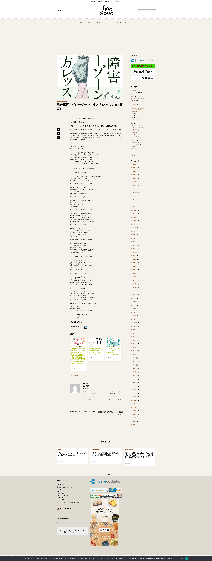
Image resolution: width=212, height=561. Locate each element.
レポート (99, 22)
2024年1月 (133, 241)
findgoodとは (128, 22)
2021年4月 (133, 344)
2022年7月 (133, 305)
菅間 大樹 (91, 118)
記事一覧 (59, 489)
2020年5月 (133, 382)
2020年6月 (133, 379)
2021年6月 (133, 336)
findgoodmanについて (137, 127)
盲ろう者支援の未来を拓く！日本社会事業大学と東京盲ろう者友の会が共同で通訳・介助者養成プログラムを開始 (139, 455)
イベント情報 (135, 144)
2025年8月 (133, 196)
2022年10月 (134, 294)
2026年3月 (133, 182)
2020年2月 (133, 393)
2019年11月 (134, 403)
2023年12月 (134, 245)
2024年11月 (134, 213)
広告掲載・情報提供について (64, 488)
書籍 (132, 96)
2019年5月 (133, 424)
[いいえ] (210, 558)
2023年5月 (133, 270)
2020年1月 (133, 396)
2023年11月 (134, 248)
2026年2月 (133, 185)
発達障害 (75, 375)
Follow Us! (107, 474)
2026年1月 (133, 189)
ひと (133, 117)
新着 (132, 155)
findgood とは (60, 499)
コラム (108, 22)
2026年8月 (133, 164)
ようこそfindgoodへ (137, 130)
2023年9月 (133, 256)
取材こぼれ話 (135, 136)
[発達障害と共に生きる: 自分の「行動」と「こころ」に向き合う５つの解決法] (96, 342)
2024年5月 (133, 234)
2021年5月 (133, 340)
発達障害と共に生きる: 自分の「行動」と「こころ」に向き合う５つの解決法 (96, 351)
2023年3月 (133, 277)
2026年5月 (133, 175)
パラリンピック (135, 90)
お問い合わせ (60, 497)
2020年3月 (133, 389)
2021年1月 (133, 354)
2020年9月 (133, 368)
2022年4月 (133, 315)
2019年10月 (134, 407)
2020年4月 (133, 386)
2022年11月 (134, 291)
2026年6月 (133, 171)
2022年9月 (133, 298)
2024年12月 (134, 210)
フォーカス (133, 153)
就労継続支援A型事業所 (137, 98)
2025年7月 (133, 199)
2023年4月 (133, 273)
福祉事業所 (135, 111)
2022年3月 (133, 319)
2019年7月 (133, 417)
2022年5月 (133, 312)
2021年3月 (133, 347)
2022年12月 (134, 287)
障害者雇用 (135, 132)
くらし (133, 102)
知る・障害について (63, 493)
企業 (133, 113)
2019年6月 (133, 421)
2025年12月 (134, 192)
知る (89, 22)
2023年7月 (133, 263)
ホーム (81, 22)
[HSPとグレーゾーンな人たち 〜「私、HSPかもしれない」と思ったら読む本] (113, 342)
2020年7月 (133, 375)
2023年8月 (133, 259)
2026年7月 (133, 167)
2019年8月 (133, 414)
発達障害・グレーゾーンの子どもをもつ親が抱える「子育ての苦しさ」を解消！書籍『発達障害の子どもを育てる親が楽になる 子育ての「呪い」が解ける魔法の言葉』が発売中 (78, 356)
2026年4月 (133, 178)
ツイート (59, 522)
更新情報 (134, 146)
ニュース (117, 22)
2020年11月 (134, 361)
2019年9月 (133, 410)
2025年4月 (133, 206)
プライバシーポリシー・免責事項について (68, 502)
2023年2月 (133, 280)
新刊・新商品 (59, 101)
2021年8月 (133, 329)
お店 (133, 115)
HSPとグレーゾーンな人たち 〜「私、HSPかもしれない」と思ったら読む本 (112, 351)
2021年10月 (134, 322)
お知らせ (133, 94)
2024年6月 (133, 231)
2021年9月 (133, 326)
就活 (133, 134)
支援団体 (134, 104)
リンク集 (59, 500)
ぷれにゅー (60, 486)
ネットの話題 (135, 142)
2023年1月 (133, 284)
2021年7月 (133, 333)
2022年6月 (133, 308)
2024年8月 (133, 224)
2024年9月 (133, 220)
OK (186, 558)
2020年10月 (134, 365)
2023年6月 (133, 266)
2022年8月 (133, 301)
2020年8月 (133, 372)
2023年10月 (134, 252)
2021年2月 (133, 351)
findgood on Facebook (64, 508)
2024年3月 (133, 238)
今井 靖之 (58, 119)
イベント (134, 119)
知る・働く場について (64, 495)
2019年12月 (134, 400)
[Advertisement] (106, 37)
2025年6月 (133, 203)
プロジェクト (135, 107)
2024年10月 (134, 217)
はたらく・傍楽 (136, 125)
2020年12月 (134, 358)
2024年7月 (133, 227)
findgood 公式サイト (62, 484)
